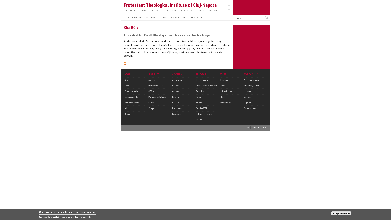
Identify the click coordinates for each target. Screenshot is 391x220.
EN (229, 8)
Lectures (247, 91)
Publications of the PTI (206, 85)
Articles (199, 102)
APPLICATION (149, 18)
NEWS (126, 18)
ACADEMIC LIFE (197, 18)
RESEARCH (175, 18)
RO (229, 12)
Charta (151, 102)
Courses (175, 91)
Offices (151, 91)
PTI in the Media (132, 102)
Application (177, 79)
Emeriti (223, 85)
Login (247, 127)
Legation (247, 102)
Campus (151, 108)
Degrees (175, 85)
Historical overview (156, 85)
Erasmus (176, 96)
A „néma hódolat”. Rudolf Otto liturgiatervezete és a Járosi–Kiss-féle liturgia (167, 35)
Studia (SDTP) (202, 108)
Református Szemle (205, 113)
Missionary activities (252, 85)
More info (87, 217)
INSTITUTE (136, 18)
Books (199, 96)
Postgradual (177, 108)
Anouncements (131, 96)
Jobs (126, 108)
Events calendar (132, 91)
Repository (200, 91)
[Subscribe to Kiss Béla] (125, 63)
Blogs (127, 113)
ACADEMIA (163, 18)
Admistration (226, 102)
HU (229, 4)
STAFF (185, 18)
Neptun (175, 102)
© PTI (265, 127)
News (127, 79)
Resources (176, 113)
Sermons (247, 96)
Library (199, 119)
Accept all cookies (341, 213)
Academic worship (251, 79)
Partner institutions (157, 96)
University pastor (227, 91)
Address (256, 127)
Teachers (224, 79)
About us (152, 79)
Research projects (204, 79)
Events (128, 85)
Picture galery (250, 108)
